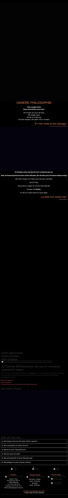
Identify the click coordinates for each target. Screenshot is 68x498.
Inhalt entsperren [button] (6, 382)
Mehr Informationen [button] (7, 380)
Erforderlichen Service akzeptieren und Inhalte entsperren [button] (19, 384)
